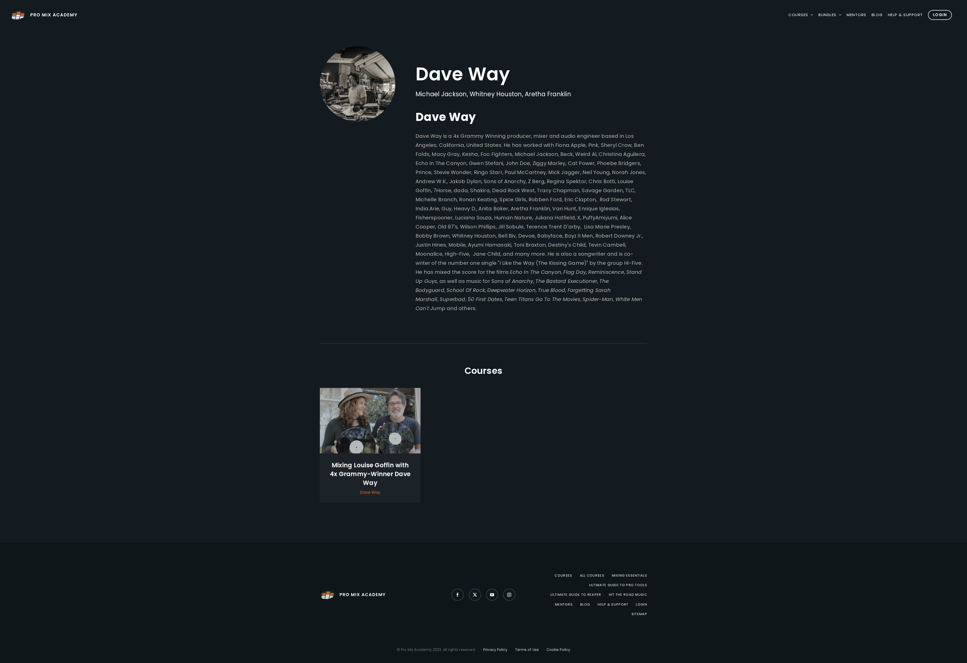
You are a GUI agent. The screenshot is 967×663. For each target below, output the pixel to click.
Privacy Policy (495, 649)
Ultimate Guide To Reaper (575, 595)
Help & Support (613, 605)
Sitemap (639, 614)
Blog (585, 605)
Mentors (564, 605)
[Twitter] (475, 595)
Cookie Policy (558, 649)
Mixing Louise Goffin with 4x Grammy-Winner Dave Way (370, 474)
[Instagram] (509, 595)
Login (641, 605)
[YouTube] (492, 595)
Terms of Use (527, 649)
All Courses (592, 576)
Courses (563, 576)
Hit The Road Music (628, 595)
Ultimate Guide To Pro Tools (618, 585)
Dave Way (370, 492)
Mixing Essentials (629, 576)
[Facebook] (458, 595)
